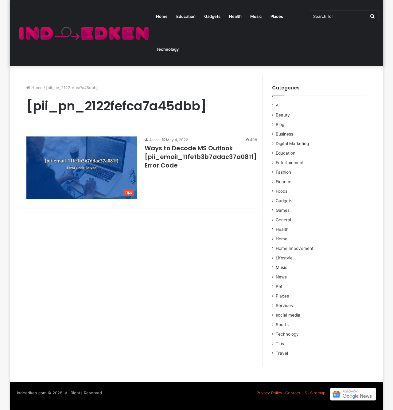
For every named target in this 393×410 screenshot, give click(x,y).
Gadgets (212, 16)
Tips (280, 343)
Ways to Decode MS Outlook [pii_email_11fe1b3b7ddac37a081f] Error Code (201, 157)
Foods (281, 191)
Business (284, 134)
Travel (282, 353)
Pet (279, 286)
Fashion (283, 172)
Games (283, 210)
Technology (167, 49)
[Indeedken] (83, 33)
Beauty (283, 114)
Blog (280, 124)
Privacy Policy (269, 392)
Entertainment (290, 162)
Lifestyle (284, 257)
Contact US (296, 392)
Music (256, 16)
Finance (283, 181)
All (278, 105)
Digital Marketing (292, 143)
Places (276, 16)
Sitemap (317, 392)
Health (235, 16)
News (281, 276)
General (283, 219)
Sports (282, 324)
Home (162, 16)
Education (186, 16)
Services (284, 305)
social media (288, 315)
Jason (154, 139)
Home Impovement (294, 248)
